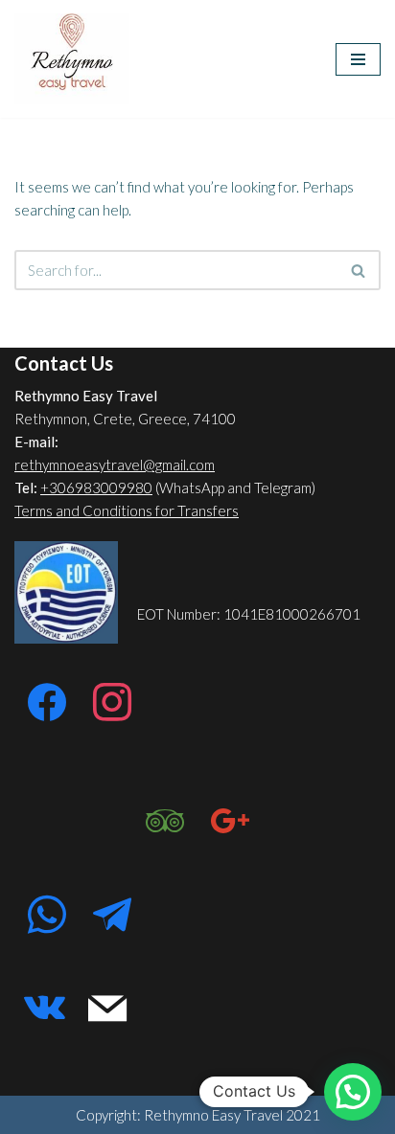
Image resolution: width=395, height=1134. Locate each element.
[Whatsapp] (47, 915)
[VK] (44, 1009)
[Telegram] (112, 915)
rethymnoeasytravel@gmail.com (114, 464)
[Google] (230, 821)
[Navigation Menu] (358, 59)
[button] (353, 1092)
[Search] (359, 270)
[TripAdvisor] (165, 821)
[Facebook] (47, 703)
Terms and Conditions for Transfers (126, 510)
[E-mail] (107, 1009)
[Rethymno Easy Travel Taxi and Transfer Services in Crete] (71, 58)
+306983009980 (96, 487)
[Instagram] (112, 703)
